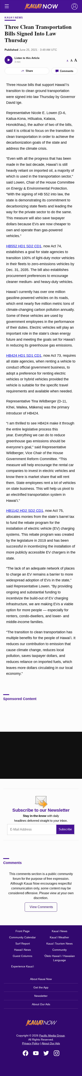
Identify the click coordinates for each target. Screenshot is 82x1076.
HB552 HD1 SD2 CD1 (23, 246)
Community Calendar (22, 937)
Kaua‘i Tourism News (59, 943)
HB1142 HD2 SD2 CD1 (24, 511)
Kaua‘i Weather (59, 937)
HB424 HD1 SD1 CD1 (23, 356)
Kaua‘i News (14, 17)
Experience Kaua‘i (22, 966)
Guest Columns (22, 956)
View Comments (41, 907)
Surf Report (22, 943)
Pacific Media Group (52, 1035)
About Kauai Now (41, 979)
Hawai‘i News (22, 949)
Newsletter (41, 995)
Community (59, 949)
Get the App (40, 987)
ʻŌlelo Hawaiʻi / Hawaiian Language (59, 958)
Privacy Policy (30, 1043)
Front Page (23, 931)
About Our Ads (41, 1004)
